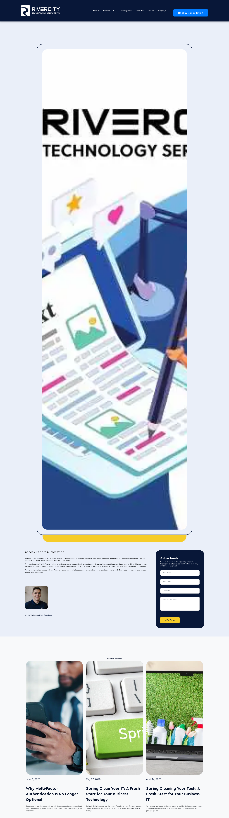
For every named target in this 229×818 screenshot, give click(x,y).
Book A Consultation (190, 12)
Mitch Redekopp (45, 615)
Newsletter (140, 11)
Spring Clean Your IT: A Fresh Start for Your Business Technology (113, 793)
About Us (96, 11)
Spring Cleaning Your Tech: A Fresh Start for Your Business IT (173, 793)
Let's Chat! (170, 620)
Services (106, 11)
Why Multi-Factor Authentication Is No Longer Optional (52, 793)
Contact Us (161, 11)
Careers (151, 11)
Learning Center (126, 11)
